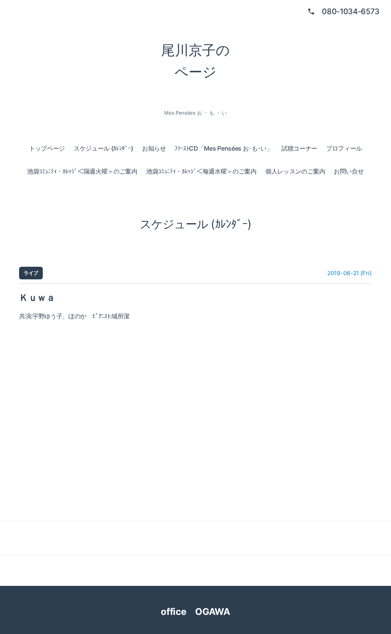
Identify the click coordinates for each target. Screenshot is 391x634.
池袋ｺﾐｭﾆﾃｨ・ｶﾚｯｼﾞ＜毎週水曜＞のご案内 (201, 171)
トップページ (47, 148)
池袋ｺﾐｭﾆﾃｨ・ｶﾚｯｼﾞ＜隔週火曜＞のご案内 (82, 171)
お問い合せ (349, 171)
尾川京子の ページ (195, 61)
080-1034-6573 (351, 11)
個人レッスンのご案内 (295, 171)
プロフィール (344, 148)
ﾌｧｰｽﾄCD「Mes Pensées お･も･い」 (223, 148)
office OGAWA (202, 611)
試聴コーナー (299, 148)
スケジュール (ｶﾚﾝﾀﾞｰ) (103, 148)
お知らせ (154, 148)
